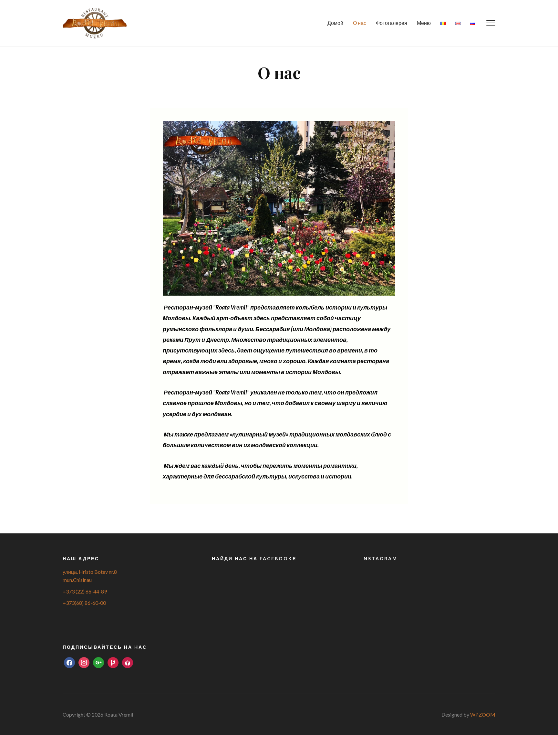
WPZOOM (482, 714)
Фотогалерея (391, 23)
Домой (335, 23)
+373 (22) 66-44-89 (85, 591)
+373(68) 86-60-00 (84, 603)
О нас (359, 23)
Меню (424, 23)
